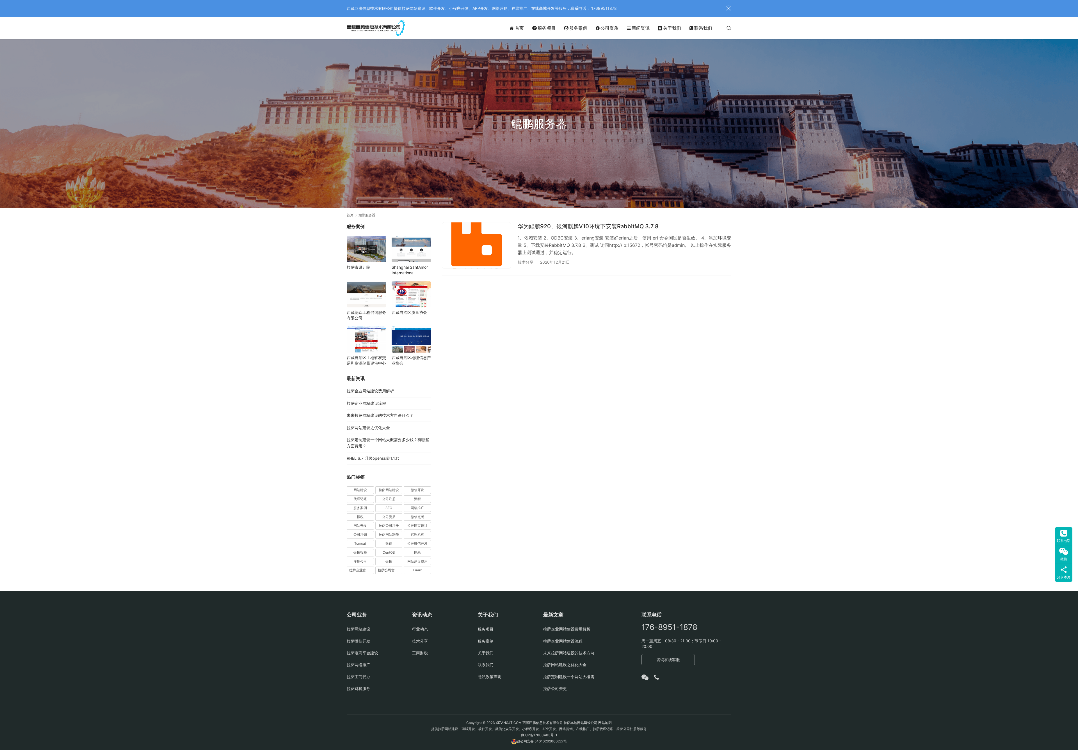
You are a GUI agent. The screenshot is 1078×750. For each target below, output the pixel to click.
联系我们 (703, 28)
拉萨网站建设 (389, 490)
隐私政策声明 (489, 676)
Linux (417, 570)
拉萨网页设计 (417, 525)
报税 (360, 517)
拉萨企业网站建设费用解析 (370, 390)
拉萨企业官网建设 (361, 570)
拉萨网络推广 (358, 664)
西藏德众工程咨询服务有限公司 (366, 315)
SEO (388, 508)
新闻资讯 (641, 28)
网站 (417, 552)
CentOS (389, 552)
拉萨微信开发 (417, 543)
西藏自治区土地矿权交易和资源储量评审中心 (366, 360)
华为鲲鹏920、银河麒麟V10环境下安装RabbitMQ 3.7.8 (588, 226)
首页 (519, 28)
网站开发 (360, 525)
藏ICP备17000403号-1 (539, 735)
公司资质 (609, 28)
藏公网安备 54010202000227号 (542, 741)
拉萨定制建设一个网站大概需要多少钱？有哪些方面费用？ (571, 676)
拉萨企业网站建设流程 (366, 403)
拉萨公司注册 (389, 525)
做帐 (388, 561)
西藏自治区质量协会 (409, 312)
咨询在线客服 (668, 659)
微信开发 (417, 490)
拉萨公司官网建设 (390, 570)
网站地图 (605, 723)
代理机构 (417, 534)
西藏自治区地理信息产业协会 (411, 360)
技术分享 (525, 262)
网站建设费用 (417, 561)
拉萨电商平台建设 (362, 652)
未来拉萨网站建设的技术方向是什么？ (380, 415)
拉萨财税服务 (358, 688)
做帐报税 (360, 552)
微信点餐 (417, 517)
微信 (388, 543)
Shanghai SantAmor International (410, 270)
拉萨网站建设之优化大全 (368, 427)
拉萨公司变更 (555, 688)
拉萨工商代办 (358, 676)
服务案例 (578, 28)
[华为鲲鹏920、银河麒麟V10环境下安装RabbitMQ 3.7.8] (476, 245)
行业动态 (420, 629)
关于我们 (672, 28)
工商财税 (420, 652)
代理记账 (360, 499)
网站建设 (360, 490)
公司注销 (360, 534)
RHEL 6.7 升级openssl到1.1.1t (373, 458)
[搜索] (728, 28)
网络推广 (417, 508)
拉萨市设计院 (358, 267)
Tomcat (360, 543)
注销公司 (360, 561)
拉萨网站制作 (389, 534)
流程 (417, 499)
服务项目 (547, 28)
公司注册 (389, 499)
